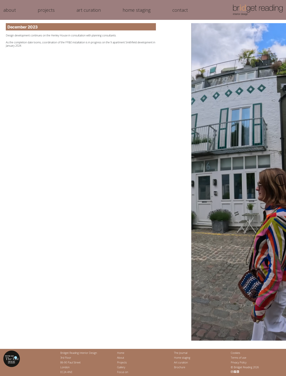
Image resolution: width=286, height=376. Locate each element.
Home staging (182, 357)
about (9, 10)
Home (120, 353)
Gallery (121, 367)
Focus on (122, 372)
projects (46, 10)
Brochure (179, 367)
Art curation (181, 362)
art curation (88, 10)
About (120, 357)
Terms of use (238, 357)
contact (180, 10)
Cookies (235, 353)
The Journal (180, 353)
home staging (137, 10)
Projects (122, 362)
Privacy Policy (238, 362)
